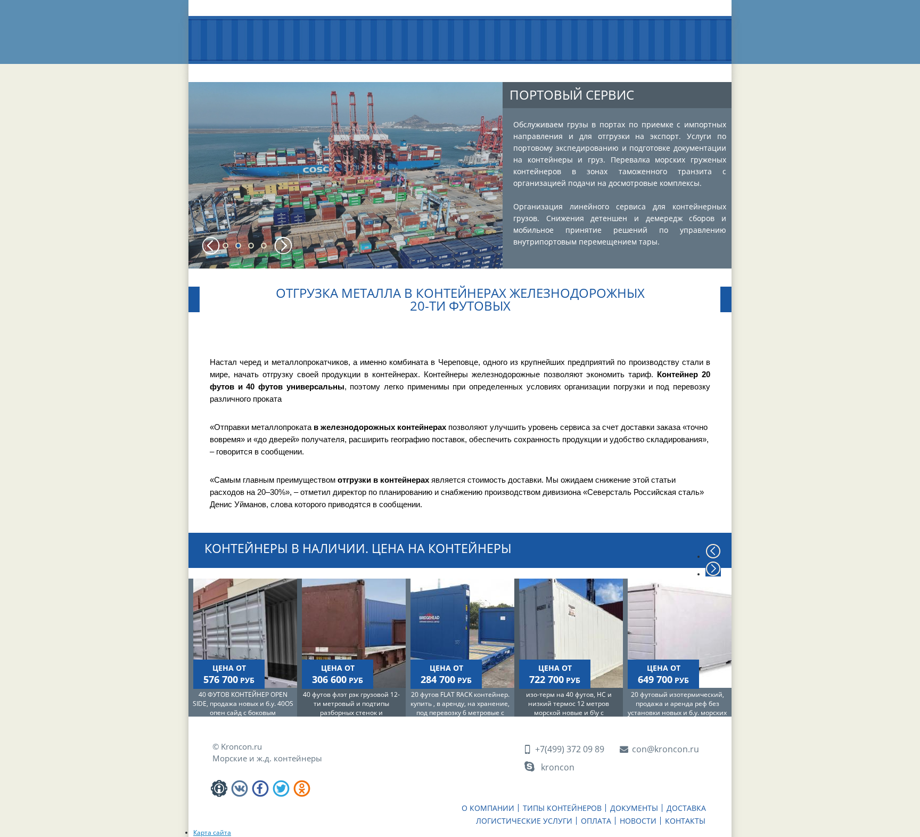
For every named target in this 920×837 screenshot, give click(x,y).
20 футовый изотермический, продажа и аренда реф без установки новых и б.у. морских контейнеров (677, 708)
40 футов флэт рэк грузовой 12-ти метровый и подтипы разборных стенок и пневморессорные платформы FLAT (351, 712)
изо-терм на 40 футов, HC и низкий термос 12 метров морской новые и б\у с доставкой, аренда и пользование (569, 712)
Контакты (689, 69)
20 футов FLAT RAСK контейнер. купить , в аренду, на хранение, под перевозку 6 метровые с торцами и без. (460, 708)
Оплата (584, 69)
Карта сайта (212, 832)
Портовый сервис (572, 94)
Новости (634, 69)
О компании (238, 69)
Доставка (447, 69)
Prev (211, 246)
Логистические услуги (518, 73)
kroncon (557, 767)
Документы (386, 69)
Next (283, 246)
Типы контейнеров (314, 73)
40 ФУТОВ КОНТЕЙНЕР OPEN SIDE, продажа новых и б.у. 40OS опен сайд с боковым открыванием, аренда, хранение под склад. (243, 712)
